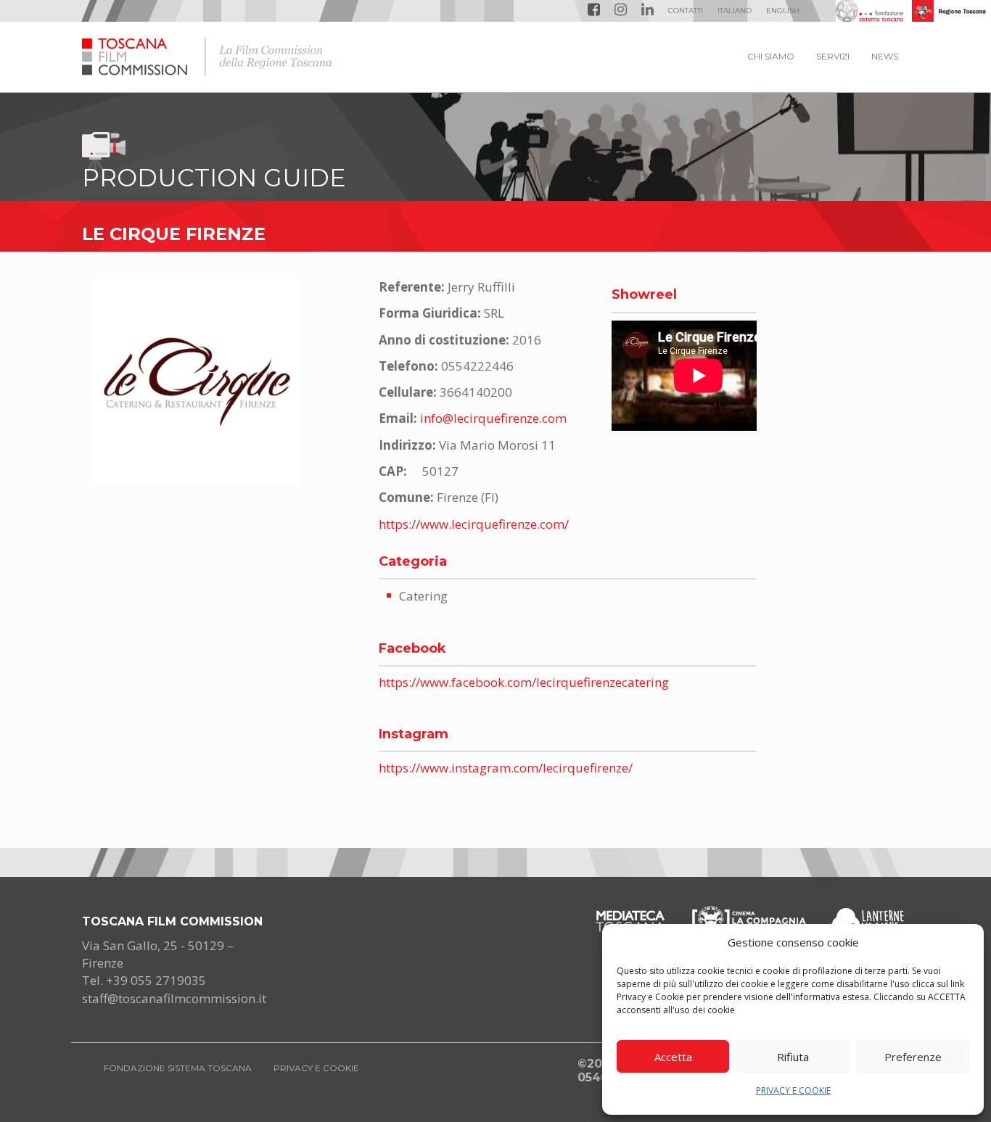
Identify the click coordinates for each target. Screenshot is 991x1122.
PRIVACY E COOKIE (793, 1090)
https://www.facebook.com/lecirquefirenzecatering (524, 682)
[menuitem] (734, 11)
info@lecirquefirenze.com (493, 418)
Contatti (685, 10)
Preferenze (913, 1056)
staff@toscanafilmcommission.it (174, 998)
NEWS (884, 56)
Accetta (673, 1056)
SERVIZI (833, 56)
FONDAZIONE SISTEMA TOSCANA (178, 1068)
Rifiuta (793, 1056)
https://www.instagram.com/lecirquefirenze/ (506, 767)
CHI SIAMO (770, 56)
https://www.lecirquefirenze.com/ (474, 524)
